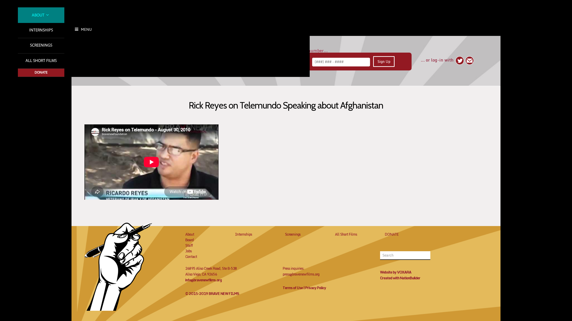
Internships (41, 30)
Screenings (41, 45)
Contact (191, 256)
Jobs (188, 251)
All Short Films (41, 61)
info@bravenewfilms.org (203, 280)
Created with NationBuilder (400, 278)
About (38, 15)
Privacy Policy (315, 288)
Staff (189, 245)
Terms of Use (293, 288)
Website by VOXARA (395, 272)
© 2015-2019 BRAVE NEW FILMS (212, 293)
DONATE (392, 234)
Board (189, 240)
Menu (86, 29)
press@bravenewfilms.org (301, 274)
